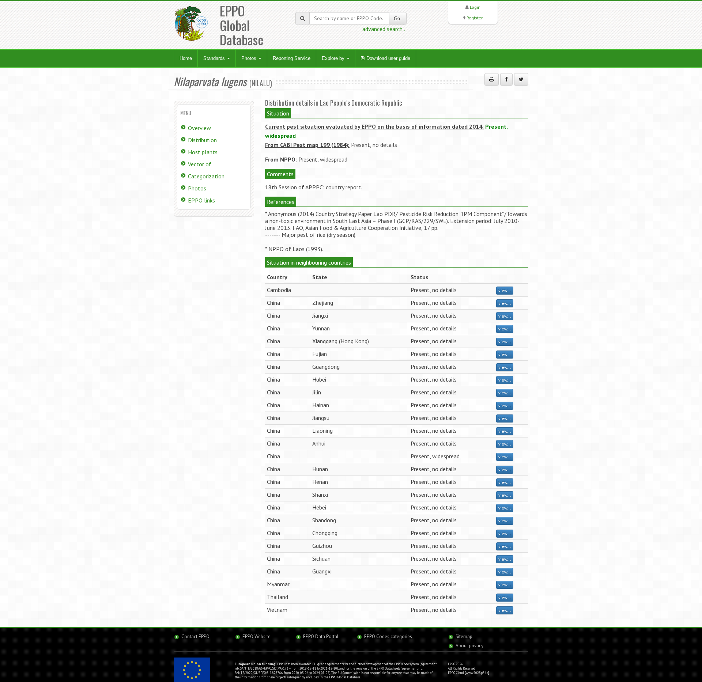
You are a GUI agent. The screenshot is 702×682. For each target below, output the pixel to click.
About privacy (469, 646)
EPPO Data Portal (321, 636)
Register (475, 17)
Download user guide (387, 58)
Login (475, 7)
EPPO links (201, 200)
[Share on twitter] (521, 79)
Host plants (203, 152)
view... (504, 290)
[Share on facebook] (506, 79)
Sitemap (464, 636)
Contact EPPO (195, 636)
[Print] (491, 79)
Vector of (199, 164)
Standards (214, 58)
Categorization (206, 176)
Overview (199, 128)
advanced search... (384, 29)
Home (186, 58)
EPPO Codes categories (388, 636)
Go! (398, 18)
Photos (249, 58)
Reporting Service (291, 58)
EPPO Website (256, 636)
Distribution (202, 140)
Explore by (334, 58)
